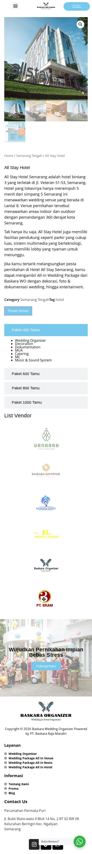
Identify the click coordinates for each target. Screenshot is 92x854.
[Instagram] (34, 844)
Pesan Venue (18, 311)
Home (8, 155)
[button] (15, 5)
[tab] (46, 330)
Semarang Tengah (29, 155)
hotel (60, 299)
